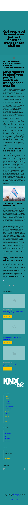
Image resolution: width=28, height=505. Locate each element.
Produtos (12, 499)
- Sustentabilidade (9, 406)
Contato (16, 499)
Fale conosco (8, 456)
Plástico (16, 498)
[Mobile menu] (2, 3)
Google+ (8, 441)
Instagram (9, 433)
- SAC (6, 418)
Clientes (7, 416)
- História (7, 401)
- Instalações (8, 403)
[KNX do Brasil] (14, 5)
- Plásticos (7, 413)
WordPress (19, 495)
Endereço (7, 458)
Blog (6, 421)
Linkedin (8, 436)
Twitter (8, 438)
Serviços (7, 411)
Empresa (7, 398)
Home (6, 396)
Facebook (9, 431)
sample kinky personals (8, 277)
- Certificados (8, 408)
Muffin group (16, 494)
